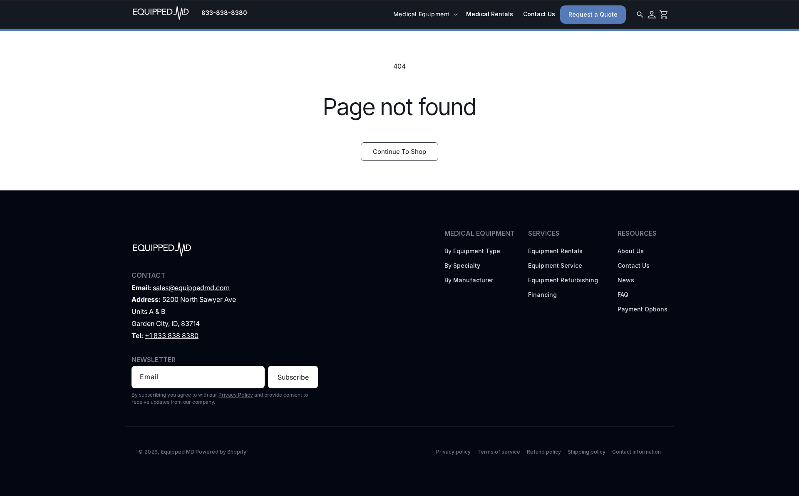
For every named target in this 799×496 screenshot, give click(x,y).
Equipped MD (177, 452)
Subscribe (293, 377)
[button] (424, 14)
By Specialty (462, 265)
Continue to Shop (399, 151)
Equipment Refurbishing (563, 280)
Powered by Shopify (221, 452)
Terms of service (498, 452)
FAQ (623, 294)
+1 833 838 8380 (172, 335)
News (626, 280)
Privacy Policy (235, 395)
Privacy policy (453, 452)
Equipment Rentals (555, 250)
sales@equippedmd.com (191, 288)
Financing (542, 294)
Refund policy (544, 452)
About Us (631, 250)
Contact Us (634, 265)
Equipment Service (555, 265)
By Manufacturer (468, 280)
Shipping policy (586, 452)
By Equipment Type (472, 250)
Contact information (636, 452)
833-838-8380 (224, 13)
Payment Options (642, 309)
